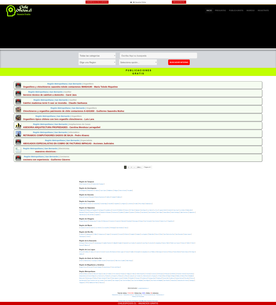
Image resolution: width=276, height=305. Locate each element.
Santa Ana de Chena (183, 280)
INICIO (209, 10)
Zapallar (97, 214)
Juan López (103, 190)
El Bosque (167, 273)
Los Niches (98, 227)
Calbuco (92, 251)
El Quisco (126, 210)
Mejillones (110, 190)
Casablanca (108, 210)
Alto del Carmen (84, 197)
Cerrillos (109, 273)
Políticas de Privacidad (138, 296)
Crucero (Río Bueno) (110, 251)
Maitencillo (189, 210)
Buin (90, 273)
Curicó (87, 227)
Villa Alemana (82, 214)
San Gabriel (108, 280)
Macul (164, 276)
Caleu (104, 273)
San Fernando (147, 221)
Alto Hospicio (83, 184)
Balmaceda (87, 260)
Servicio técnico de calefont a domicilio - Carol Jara (49, 95)
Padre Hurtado (102, 278)
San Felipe (159, 212)
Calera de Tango (97, 273)
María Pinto (184, 276)
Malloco (178, 276)
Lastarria (138, 243)
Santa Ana (173, 280)
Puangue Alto (151, 278)
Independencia (83, 276)
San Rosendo (179, 234)
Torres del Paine (115, 267)
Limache (170, 210)
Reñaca (138, 212)
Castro (97, 251)
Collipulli (115, 243)
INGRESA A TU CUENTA (97, 2)
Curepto (82, 227)
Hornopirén (138, 251)
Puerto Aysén (110, 260)
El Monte (173, 273)
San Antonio (144, 212)
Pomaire (137, 278)
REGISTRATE (179, 2)
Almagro (82, 243)
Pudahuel (158, 278)
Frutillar (132, 251)
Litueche (118, 221)
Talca (125, 227)
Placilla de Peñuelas (105, 212)
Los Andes (182, 210)
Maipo (169, 276)
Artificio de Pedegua (91, 210)
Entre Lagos (120, 251)
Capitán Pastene (107, 243)
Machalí (124, 221)
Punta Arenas (106, 267)
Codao (99, 221)
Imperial (125, 243)
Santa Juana (187, 234)
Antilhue (87, 251)
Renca (192, 278)
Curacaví (153, 273)
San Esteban (152, 212)
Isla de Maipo (91, 276)
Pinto (161, 234)
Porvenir (90, 267)
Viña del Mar (90, 214)
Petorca (97, 212)
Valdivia (81, 254)
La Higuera (123, 203)
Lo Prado (159, 276)
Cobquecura (101, 234)
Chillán (95, 234)
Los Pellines (152, 251)
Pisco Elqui (141, 203)
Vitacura (101, 282)
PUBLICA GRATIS (236, 10)
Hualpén (132, 234)
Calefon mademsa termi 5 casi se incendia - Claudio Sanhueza (55, 103)
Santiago (192, 280)
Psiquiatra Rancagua (152, 300)
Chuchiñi (110, 203)
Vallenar (119, 197)
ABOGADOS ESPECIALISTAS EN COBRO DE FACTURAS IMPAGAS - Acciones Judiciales (68, 143)
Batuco (86, 273)
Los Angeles (144, 234)
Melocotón (82, 278)
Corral (102, 251)
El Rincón (126, 234)
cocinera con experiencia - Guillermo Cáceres (46, 159)
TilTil (87, 282)
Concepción (114, 234)
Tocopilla (129, 190)
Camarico (89, 203)
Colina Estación (140, 273)
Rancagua (135, 221)
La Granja (112, 276)
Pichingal (113, 227)
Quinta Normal (179, 278)
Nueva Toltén (165, 243)
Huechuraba (190, 273)
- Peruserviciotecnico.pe (148, 294)
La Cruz (156, 210)
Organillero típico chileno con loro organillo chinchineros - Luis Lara (58, 119)
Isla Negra (143, 210)
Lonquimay (158, 243)
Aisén (81, 260)
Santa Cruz (163, 221)
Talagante (81, 282)
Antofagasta (83, 190)
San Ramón (167, 280)
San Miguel (147, 280)
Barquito (92, 197)
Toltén (188, 243)
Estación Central (181, 273)
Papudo (92, 212)
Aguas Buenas (84, 221)
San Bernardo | (76, 84)
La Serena (130, 203)
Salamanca (149, 203)
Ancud (81, 251)
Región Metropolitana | (58, 84)
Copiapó (113, 197)
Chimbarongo (92, 221)
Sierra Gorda (122, 190)
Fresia (126, 251)
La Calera (149, 210)
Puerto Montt (176, 251)
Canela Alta (96, 203)
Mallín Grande (102, 260)
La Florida (106, 276)
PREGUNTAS (220, 10)
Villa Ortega (129, 260)
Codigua (128, 273)
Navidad (129, 221)
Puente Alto (165, 278)
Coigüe (108, 234)
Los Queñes (106, 227)
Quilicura (172, 278)
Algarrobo (82, 210)
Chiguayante (89, 234)
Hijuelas (137, 210)
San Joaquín (115, 280)
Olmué (86, 212)
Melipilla (191, 276)
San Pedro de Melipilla (156, 280)
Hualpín (120, 243)
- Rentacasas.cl (159, 294)
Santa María (166, 212)
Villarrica (86, 245)
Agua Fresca (83, 267)
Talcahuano (82, 236)
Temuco (183, 243)
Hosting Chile (121, 300)
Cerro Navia (116, 273)
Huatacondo (95, 184)
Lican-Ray (144, 243)
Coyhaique (94, 260)
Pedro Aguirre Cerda (116, 278)
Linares (92, 227)
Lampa (131, 276)
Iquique (102, 184)
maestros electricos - (46, 151)
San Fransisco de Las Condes (96, 280)
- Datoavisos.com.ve (128, 294)
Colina (133, 273)
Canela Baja (103, 203)
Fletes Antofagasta (133, 300)
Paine (108, 278)
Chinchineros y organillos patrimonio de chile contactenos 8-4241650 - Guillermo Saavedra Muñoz (73, 111)
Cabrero (82, 234)
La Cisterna (99, 276)
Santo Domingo (175, 212)
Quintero (132, 212)
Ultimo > (139, 167)
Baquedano (91, 190)
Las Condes (137, 276)
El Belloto (120, 210)
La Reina (125, 276)
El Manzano (105, 221)
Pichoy (170, 251)
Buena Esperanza (100, 197)
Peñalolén (131, 278)
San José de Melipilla (137, 280)
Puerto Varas (184, 251)
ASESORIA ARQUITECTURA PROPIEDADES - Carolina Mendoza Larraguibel (61, 127)
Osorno (165, 251)
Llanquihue (145, 251)
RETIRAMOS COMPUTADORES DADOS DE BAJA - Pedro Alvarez (56, 135)
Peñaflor (125, 278)
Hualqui (138, 234)
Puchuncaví (115, 212)
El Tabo (132, 210)
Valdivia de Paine (93, 282)
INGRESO (251, 10)
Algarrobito (83, 203)
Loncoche (151, 243)
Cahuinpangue (97, 243)
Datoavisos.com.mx (117, 294)
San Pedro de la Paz (169, 234)
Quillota (121, 212)
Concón (114, 210)
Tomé (88, 236)
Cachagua (101, 210)
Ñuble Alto (151, 234)
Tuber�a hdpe (143, 300)
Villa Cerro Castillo (120, 260)
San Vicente (156, 221)
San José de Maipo (125, 280)
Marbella (81, 212)
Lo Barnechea (145, 276)
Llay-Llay (175, 210)
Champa (122, 273)
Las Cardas (132, 243)
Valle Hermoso (184, 212)
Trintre (192, 243)
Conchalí (148, 273)
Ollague (116, 190)
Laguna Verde (162, 210)
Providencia (144, 278)
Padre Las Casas (175, 243)
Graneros (112, 221)
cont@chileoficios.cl (143, 288)
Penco (156, 234)
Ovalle (135, 203)
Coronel (121, 234)
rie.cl (127, 300)
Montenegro (89, 278)
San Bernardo (82, 280)
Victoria (81, 245)
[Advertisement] (138, 33)
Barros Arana (89, 243)
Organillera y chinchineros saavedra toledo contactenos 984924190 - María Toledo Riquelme (70, 87)
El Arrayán (160, 273)
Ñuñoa (95, 278)
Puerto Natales (98, 267)
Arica (89, 184)
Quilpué (127, 212)
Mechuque (159, 251)
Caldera (108, 197)
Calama (97, 190)
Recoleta (186, 278)
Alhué (81, 273)
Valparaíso (192, 212)
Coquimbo (116, 203)
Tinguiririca (170, 221)
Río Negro (192, 251)
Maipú (173, 276)
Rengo (141, 221)
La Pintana (119, 276)
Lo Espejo (153, 276)
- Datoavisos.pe (138, 294)
